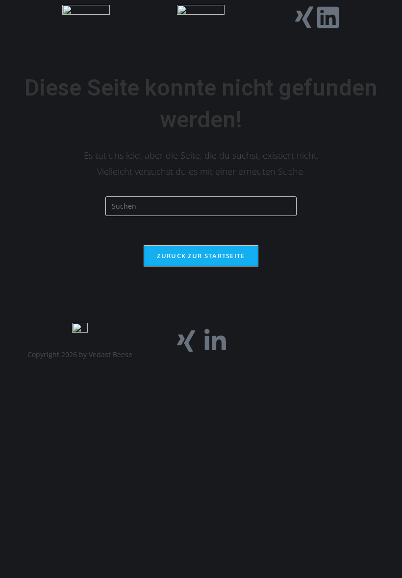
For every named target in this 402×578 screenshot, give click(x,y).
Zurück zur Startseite (201, 255)
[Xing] (304, 17)
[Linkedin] (328, 17)
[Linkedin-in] (215, 341)
